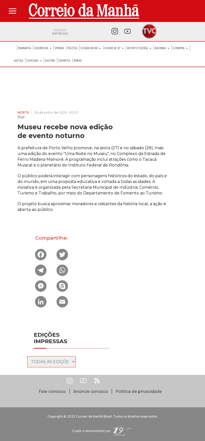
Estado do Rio (89, 48)
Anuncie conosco (90, 391)
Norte (23, 112)
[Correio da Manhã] (84, 11)
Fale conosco (52, 391)
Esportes (64, 60)
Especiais (32, 60)
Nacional (161, 48)
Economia (179, 48)
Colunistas (41, 48)
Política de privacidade (139, 391)
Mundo (78, 60)
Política (72, 48)
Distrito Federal (138, 48)
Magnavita (24, 48)
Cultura (50, 60)
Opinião (59, 48)
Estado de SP (112, 48)
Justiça (18, 60)
